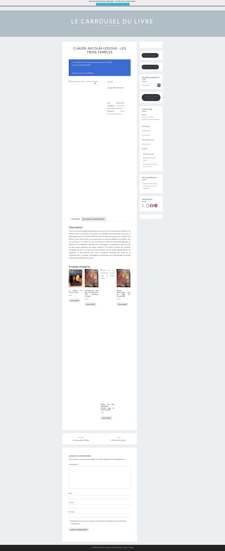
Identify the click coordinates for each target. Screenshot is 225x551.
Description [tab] (76, 219)
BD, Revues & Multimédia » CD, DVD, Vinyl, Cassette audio (113, 4)
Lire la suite (74, 300)
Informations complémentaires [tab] (94, 219)
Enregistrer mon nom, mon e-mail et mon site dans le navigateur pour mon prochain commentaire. (98, 522)
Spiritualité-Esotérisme (114, 108)
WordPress (118, 547)
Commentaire (74, 464)
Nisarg (131, 547)
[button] (95, 83)
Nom (71, 493)
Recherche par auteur (150, 55)
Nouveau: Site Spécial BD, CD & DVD (151, 97)
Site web (71, 512)
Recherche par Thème (150, 67)
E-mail (71, 502)
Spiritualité (120, 106)
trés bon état (117, 114)
